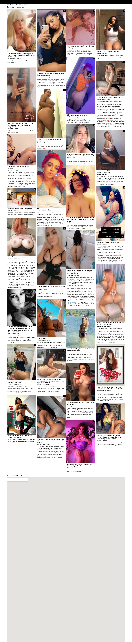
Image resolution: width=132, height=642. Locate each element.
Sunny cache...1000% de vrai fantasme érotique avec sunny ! (110, 171)
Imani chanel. (41, 338)
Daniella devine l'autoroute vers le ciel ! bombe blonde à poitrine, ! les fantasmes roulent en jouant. (21, 55)
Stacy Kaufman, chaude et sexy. (18, 257)
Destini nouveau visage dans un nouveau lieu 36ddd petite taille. (110, 323)
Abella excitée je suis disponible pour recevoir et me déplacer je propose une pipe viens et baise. (50, 381)
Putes (8, 4)
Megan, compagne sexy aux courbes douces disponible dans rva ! (79, 465)
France (13, 4)
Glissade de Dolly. (43, 209)
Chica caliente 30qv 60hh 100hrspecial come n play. (80, 403)
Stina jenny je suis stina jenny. (77, 115)
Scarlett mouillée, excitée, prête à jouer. (80, 349)
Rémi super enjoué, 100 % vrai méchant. (80, 46)
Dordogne (18, 4)
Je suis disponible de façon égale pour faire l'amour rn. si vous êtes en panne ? (80, 155)
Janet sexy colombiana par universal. (20, 435)
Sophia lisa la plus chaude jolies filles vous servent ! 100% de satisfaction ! (109, 388)
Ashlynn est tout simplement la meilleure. (18, 167)
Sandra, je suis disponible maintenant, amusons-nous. (50, 140)
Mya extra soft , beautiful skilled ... (108, 51)
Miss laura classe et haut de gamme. (19, 208)
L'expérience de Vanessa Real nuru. (109, 97)
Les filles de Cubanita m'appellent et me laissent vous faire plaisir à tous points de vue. (50, 440)
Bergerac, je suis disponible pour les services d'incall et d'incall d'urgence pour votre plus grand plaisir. (109, 437)
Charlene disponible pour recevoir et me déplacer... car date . (21, 381)
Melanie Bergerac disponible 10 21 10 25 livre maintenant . (51, 287)
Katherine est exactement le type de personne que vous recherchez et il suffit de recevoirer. (79, 271)
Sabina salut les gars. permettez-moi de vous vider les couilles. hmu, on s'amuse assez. (80, 219)
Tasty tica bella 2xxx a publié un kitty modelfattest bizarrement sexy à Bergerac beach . (20, 125)
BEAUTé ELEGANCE (12, 2)
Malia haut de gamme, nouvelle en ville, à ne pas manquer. (50, 74)
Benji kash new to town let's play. (108, 242)
